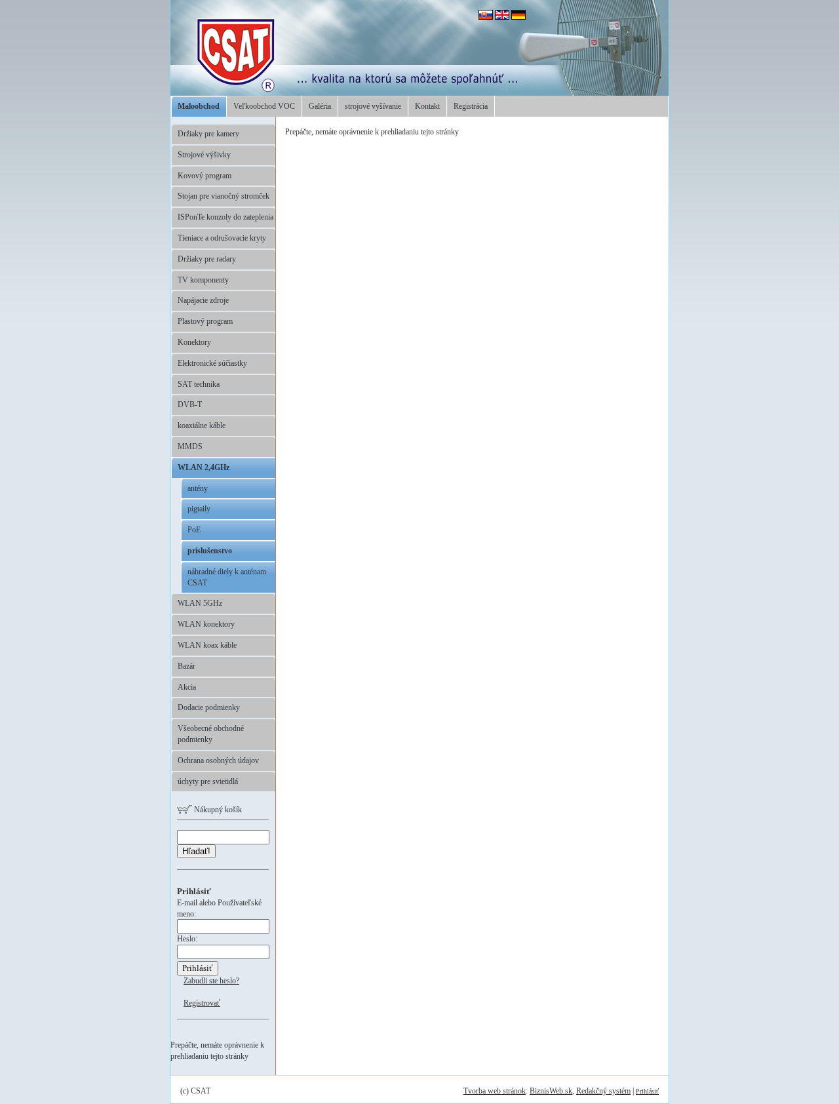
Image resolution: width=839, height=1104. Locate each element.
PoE (194, 529)
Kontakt (427, 106)
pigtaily (198, 508)
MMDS (190, 446)
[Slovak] (485, 17)
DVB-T (190, 404)
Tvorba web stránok (494, 1090)
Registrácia (471, 106)
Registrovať (202, 1003)
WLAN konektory (206, 624)
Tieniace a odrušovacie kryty (222, 238)
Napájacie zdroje (203, 300)
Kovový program (204, 175)
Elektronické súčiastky (212, 363)
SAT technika (199, 384)
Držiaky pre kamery (208, 133)
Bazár (186, 666)
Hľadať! (196, 851)
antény (197, 488)
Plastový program (205, 321)
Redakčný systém (603, 1090)
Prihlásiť (647, 1091)
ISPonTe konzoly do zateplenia (225, 217)
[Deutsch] (518, 17)
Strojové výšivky (204, 154)
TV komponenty (203, 280)
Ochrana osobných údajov (218, 760)
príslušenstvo (209, 550)
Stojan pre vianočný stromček (223, 196)
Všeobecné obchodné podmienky (211, 734)
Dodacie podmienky (209, 707)
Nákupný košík (217, 809)
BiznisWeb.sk (551, 1090)
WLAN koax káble (207, 645)
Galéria (320, 106)
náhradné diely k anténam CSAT (226, 577)
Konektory (194, 342)
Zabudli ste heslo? (211, 980)
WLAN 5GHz (200, 603)
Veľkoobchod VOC (264, 106)
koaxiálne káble (201, 425)
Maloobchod (199, 106)
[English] (502, 17)
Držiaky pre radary (207, 259)
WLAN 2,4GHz (203, 467)
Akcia (187, 687)
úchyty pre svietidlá (208, 781)
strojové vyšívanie (373, 106)
